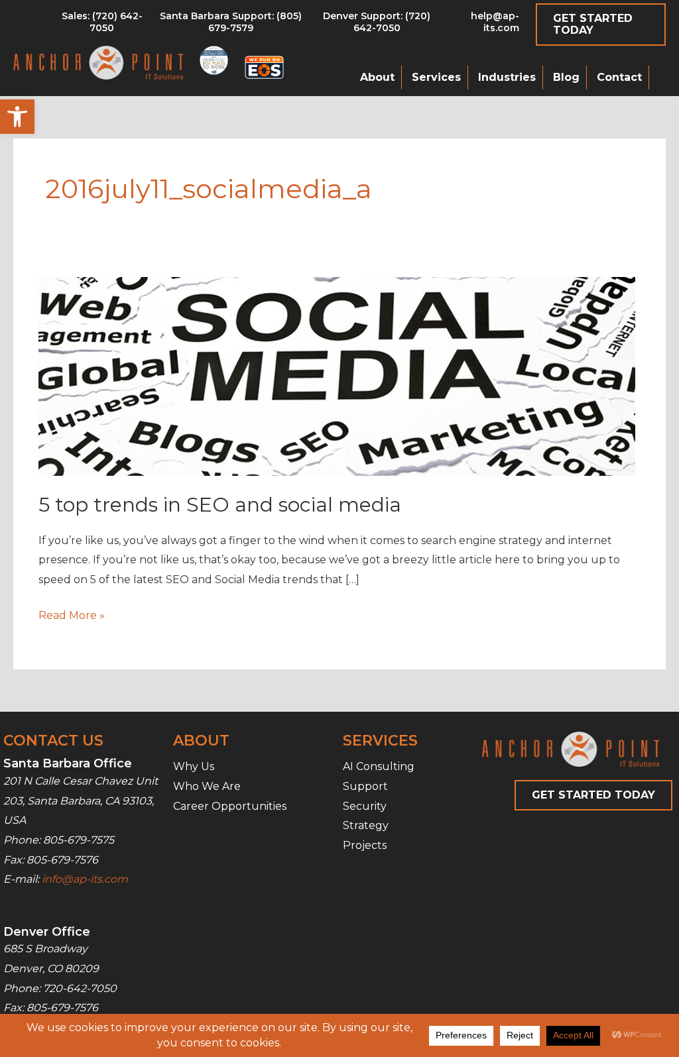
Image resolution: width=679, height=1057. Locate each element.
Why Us (193, 766)
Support (365, 786)
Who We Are (207, 786)
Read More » (71, 617)
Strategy (366, 825)
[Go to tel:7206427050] (377, 25)
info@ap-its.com (85, 879)
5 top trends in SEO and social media (219, 504)
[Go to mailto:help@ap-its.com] (482, 25)
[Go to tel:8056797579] (102, 25)
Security (365, 806)
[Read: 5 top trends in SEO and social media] (336, 376)
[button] (17, 116)
